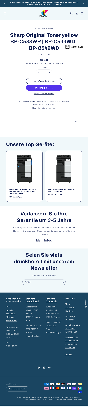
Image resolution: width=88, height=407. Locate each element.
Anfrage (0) (86, 303)
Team (67, 304)
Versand (37, 63)
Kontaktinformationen (64, 399)
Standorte (69, 308)
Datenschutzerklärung (33, 399)
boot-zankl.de (71, 337)
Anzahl (44, 68)
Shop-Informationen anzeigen (44, 108)
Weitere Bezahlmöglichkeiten (44, 93)
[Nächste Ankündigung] (83, 3)
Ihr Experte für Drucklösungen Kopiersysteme (39, 397)
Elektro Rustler (72, 332)
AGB (44, 399)
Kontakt (9, 310)
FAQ (8, 307)
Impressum (78, 399)
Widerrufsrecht (77, 397)
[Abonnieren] (63, 282)
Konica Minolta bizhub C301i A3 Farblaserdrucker (61, 190)
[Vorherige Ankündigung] (4, 3)
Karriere (69, 311)
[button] (5, 13)
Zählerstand (11, 320)
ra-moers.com (71, 341)
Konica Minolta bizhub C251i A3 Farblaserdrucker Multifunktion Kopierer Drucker (22, 191)
